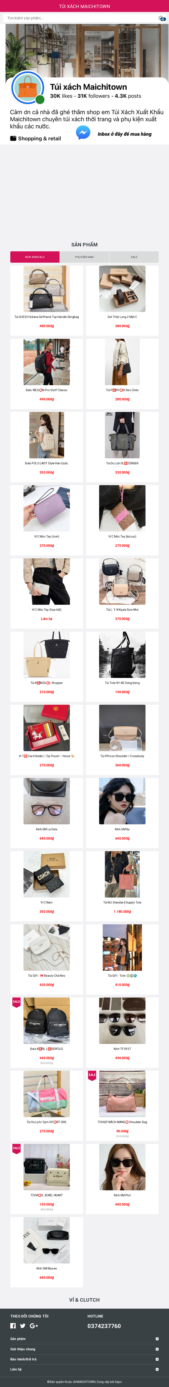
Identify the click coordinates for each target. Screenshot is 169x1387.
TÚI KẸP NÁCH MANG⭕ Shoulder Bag (122, 1122)
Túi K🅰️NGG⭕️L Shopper (47, 683)
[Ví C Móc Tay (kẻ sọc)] (122, 508)
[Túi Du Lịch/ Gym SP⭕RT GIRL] (46, 1094)
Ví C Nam (47, 902)
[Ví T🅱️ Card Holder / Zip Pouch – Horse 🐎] (46, 728)
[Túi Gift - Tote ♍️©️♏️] (122, 947)
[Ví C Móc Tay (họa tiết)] (46, 581)
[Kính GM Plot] (122, 1167)
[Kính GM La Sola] (46, 801)
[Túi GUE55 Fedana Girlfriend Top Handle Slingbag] (46, 289)
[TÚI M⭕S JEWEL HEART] (46, 1167)
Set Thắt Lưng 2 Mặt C (122, 317)
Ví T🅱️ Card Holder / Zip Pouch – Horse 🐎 (46, 756)
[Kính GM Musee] (46, 1240)
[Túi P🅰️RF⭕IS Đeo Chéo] (122, 362)
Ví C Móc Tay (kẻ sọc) (122, 536)
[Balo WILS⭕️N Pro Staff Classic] (46, 362)
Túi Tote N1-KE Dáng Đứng (122, 683)
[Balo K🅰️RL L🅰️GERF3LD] (46, 1021)
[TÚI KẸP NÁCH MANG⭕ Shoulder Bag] (122, 1094)
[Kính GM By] (122, 801)
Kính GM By (122, 829)
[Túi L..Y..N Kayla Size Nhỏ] (122, 581)
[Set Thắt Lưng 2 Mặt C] (122, 289)
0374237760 (104, 1326)
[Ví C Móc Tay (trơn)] (46, 508)
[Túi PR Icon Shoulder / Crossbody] (122, 728)
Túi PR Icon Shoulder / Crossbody (122, 756)
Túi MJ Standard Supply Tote (122, 902)
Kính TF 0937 (122, 1049)
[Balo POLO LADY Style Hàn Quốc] (46, 435)
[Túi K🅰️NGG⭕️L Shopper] (46, 655)
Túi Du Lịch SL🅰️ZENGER (122, 463)
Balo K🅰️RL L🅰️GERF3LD (46, 1049)
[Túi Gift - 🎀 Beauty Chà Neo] (46, 947)
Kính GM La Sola (46, 829)
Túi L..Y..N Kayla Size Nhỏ (122, 609)
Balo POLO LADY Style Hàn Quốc (46, 463)
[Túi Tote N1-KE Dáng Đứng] (122, 655)
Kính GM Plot (122, 1195)
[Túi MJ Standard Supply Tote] (122, 874)
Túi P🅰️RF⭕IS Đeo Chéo (122, 390)
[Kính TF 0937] (122, 1021)
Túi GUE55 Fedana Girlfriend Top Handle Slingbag (46, 317)
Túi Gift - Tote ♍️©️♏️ (122, 975)
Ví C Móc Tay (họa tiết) (46, 609)
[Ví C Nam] (46, 874)
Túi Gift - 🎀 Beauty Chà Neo (46, 975)
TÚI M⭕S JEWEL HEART (47, 1195)
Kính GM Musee (46, 1268)
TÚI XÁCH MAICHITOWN (84, 6)
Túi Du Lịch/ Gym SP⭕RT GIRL (47, 1122)
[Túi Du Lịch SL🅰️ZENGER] (122, 435)
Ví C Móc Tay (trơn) (46, 536)
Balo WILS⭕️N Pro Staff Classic (46, 390)
